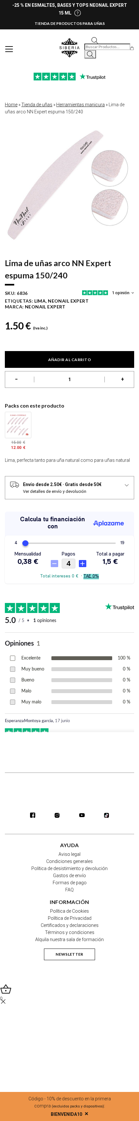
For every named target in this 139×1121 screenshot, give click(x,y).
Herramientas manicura (80, 104)
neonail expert (68, 301)
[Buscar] (90, 54)
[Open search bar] (94, 39)
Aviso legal (69, 854)
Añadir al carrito (69, 359)
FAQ (69, 889)
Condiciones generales (69, 861)
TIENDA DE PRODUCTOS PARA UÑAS (70, 23)
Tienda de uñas (36, 104)
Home (11, 104)
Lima (40, 301)
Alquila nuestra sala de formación (69, 939)
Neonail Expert (45, 306)
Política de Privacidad (69, 918)
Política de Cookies (69, 911)
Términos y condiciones (69, 932)
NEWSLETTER (69, 954)
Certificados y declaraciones (70, 925)
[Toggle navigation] (9, 49)
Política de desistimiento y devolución (69, 868)
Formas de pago (70, 882)
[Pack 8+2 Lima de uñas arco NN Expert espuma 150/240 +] (18, 425)
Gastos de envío (69, 875)
